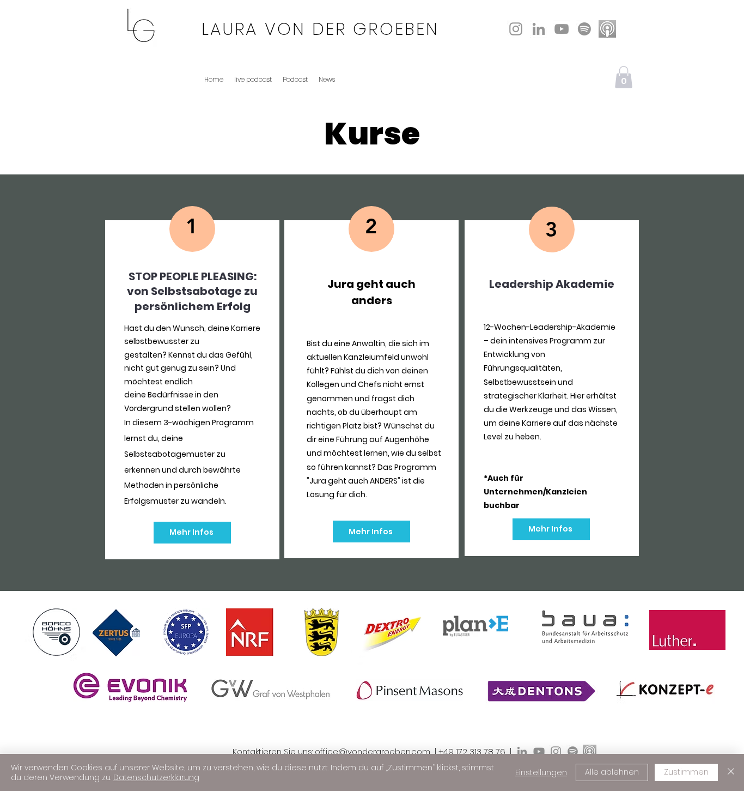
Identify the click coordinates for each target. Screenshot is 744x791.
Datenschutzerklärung (156, 777)
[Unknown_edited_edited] (607, 29)
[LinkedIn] (538, 29)
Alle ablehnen (612, 771)
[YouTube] (561, 29)
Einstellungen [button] (541, 772)
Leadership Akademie (551, 284)
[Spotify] (584, 29)
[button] (623, 77)
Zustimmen (686, 771)
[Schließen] (730, 772)
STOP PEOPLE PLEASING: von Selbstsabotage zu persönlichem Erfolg (192, 291)
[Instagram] (516, 29)
